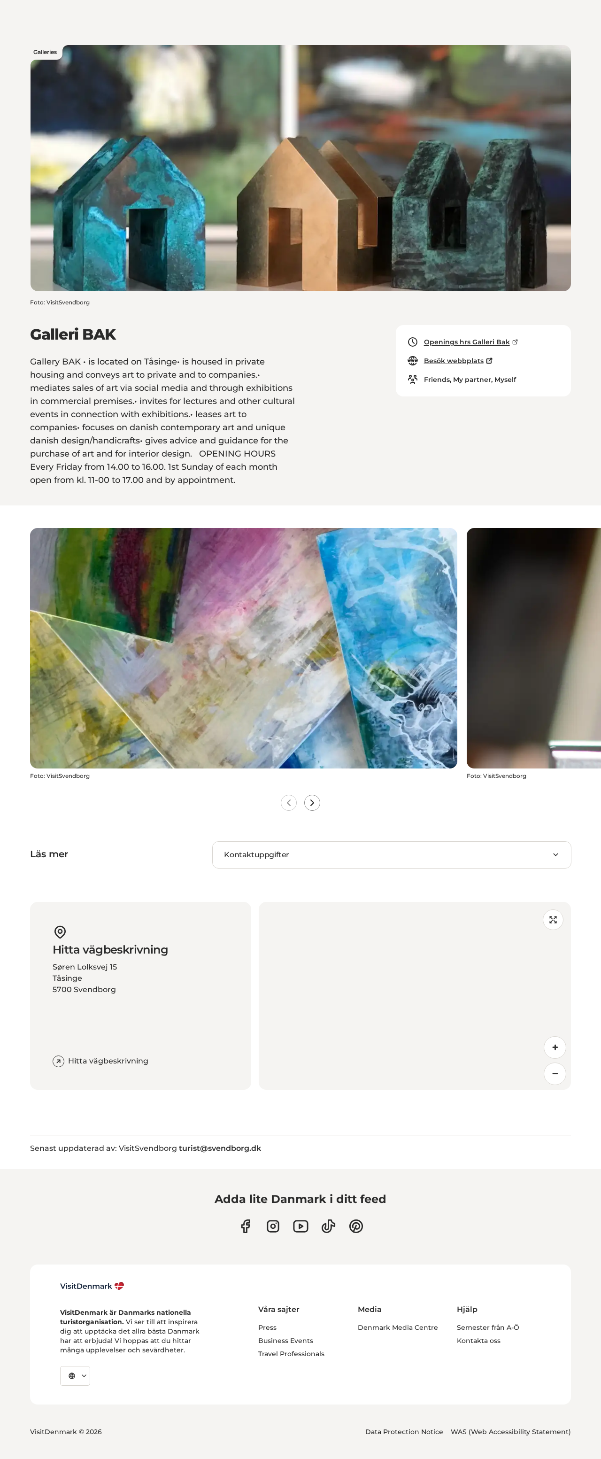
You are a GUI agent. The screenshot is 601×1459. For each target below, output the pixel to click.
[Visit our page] (273, 1226)
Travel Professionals (291, 1354)
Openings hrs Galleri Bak (467, 342)
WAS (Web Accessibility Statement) (511, 1432)
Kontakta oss (479, 1340)
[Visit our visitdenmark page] (301, 1226)
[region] (415, 996)
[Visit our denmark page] (245, 1226)
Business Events (285, 1340)
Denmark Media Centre (398, 1327)
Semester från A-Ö (488, 1327)
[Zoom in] (555, 1047)
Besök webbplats (454, 361)
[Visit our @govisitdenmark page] (328, 1226)
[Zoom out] (555, 1074)
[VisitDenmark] (92, 1286)
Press (267, 1327)
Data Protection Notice (404, 1432)
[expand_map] (553, 919)
